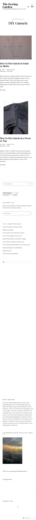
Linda (3, 69)
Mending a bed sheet (8, 230)
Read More (3, 90)
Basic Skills (9, 71)
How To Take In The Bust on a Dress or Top (13, 242)
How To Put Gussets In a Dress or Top (15, 139)
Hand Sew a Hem (7, 250)
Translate (14, 195)
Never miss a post (8, 202)
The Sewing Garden (10, 5)
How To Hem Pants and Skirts (10, 253)
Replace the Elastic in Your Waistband (12, 247)
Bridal (8, 146)
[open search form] (28, 7)
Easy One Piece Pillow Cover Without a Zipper (14, 239)
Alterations (3, 71)
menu (32, 4)
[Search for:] (18, 184)
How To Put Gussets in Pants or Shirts (14, 65)
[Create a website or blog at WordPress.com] (18, 507)
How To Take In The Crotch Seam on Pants (13, 233)
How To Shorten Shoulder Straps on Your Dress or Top (16, 244)
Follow (30, 213)
